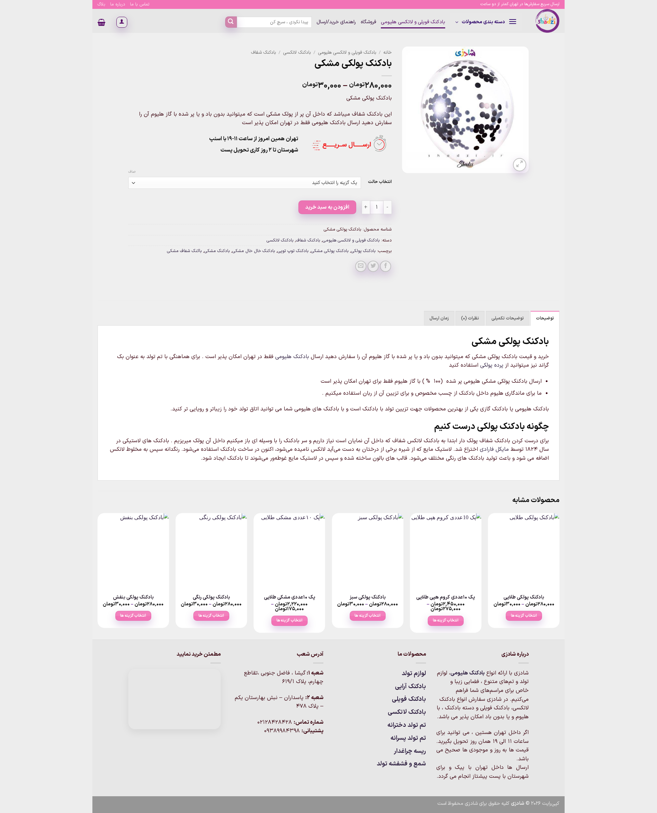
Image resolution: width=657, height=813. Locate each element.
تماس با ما (140, 4)
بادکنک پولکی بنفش (133, 597)
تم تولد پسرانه (408, 738)
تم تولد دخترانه (406, 725)
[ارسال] (231, 22)
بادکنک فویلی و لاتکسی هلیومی (413, 22)
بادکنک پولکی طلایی (523, 597)
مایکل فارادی (494, 449)
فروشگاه (368, 22)
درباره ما (117, 4)
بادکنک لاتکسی (297, 52)
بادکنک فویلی (409, 699)
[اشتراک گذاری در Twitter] (373, 266)
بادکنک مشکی (217, 251)
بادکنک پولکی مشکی (330, 251)
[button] (486, 22)
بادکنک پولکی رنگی (211, 597)
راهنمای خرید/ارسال (336, 22)
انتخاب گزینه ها (524, 616)
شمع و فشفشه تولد (401, 764)
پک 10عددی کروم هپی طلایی (445, 597)
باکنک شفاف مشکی (184, 251)
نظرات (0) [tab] (470, 318)
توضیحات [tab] (545, 318)
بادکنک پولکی (363, 251)
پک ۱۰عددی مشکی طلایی (289, 597)
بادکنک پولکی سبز (368, 597)
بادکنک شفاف (263, 52)
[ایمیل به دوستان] (360, 266)
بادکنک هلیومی (292, 357)
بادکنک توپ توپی (293, 251)
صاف (132, 172)
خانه (387, 52)
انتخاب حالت (380, 182)
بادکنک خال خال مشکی (253, 251)
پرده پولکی (491, 365)
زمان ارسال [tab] (439, 318)
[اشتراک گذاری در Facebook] (385, 266)
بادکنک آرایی (410, 686)
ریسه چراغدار (410, 751)
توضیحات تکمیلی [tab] (507, 318)
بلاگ (101, 4)
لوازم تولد (414, 673)
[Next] (98, 575)
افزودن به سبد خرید (327, 207)
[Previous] (559, 575)
